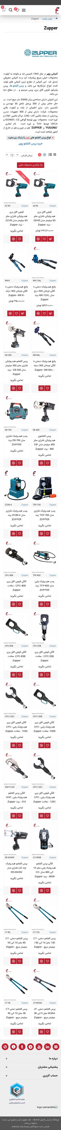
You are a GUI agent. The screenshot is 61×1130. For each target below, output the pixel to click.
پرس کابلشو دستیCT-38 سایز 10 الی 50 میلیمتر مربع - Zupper (16, 1013)
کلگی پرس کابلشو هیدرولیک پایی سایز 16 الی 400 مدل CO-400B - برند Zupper (44, 870)
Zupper (52, 206)
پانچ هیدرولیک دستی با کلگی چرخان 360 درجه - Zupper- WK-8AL (44, 365)
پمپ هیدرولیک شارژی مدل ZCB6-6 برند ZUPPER (16, 515)
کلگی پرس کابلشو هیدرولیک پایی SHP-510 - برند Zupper (16, 797)
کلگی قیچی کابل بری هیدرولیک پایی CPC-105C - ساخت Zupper (16, 727)
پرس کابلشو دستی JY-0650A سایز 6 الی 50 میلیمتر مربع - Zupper (44, 1013)
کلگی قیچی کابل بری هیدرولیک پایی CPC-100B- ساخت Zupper (44, 727)
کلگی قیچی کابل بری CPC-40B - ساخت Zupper (16, 586)
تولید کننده (47, 19)
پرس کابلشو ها (17, 86)
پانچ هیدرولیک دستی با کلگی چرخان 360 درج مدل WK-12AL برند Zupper (44, 293)
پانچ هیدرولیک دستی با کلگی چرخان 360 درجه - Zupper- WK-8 (16, 291)
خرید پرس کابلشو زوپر (31, 144)
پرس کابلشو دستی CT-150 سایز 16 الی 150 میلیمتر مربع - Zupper (44, 943)
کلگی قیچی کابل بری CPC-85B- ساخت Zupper (16, 656)
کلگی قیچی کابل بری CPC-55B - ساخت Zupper (44, 656)
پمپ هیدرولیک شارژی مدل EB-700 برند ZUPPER (16, 440)
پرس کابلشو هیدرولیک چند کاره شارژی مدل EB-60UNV (16, 868)
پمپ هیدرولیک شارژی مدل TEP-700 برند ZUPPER (44, 515)
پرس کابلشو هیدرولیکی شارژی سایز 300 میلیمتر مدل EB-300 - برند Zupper (16, 367)
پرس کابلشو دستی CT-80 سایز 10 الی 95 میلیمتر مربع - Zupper (16, 943)
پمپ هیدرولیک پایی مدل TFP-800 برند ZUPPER (44, 586)
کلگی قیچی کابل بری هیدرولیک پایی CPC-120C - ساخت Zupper (44, 797)
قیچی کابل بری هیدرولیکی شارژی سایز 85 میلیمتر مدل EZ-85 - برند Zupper (16, 218)
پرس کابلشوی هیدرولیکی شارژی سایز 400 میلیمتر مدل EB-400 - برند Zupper (44, 442)
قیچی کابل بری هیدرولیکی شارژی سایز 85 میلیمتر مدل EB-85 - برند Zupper (44, 218)
